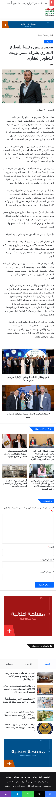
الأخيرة (28, 664)
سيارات (17, 781)
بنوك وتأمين (32, 777)
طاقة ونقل (32, 781)
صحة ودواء (47, 786)
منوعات (38, 786)
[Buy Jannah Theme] (28, 24)
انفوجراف (16, 786)
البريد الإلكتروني (47, 559)
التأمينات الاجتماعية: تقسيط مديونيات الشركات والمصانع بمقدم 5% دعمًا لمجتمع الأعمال (20, 676)
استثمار (10, 781)
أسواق (24, 781)
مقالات (7, 786)
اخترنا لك (30, 786)
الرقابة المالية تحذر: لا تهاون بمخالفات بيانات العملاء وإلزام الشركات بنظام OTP (19, 727)
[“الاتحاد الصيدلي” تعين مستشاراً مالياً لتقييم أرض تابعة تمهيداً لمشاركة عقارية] (45, 702)
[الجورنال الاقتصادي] (49, 12)
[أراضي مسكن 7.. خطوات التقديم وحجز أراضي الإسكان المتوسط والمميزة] (14, 471)
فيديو (23, 786)
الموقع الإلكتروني (47, 571)
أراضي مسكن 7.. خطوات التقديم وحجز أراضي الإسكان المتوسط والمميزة (15, 483)
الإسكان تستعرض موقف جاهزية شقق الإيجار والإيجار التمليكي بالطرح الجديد (15, 454)
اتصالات (9, 777)
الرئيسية (47, 35)
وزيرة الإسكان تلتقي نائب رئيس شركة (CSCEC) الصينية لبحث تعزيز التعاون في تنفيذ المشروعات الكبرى (19, 689)
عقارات (40, 35)
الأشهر (47, 664)
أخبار (40, 777)
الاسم (51, 547)
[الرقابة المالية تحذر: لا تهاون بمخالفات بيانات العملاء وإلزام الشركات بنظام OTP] (45, 728)
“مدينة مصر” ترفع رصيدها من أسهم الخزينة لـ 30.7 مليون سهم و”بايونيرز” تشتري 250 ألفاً (19, 714)
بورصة (23, 777)
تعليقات (9, 664)
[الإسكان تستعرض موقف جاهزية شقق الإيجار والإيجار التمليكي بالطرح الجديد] (14, 441)
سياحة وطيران (43, 781)
